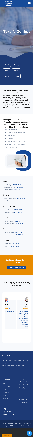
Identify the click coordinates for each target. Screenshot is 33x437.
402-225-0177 (20, 187)
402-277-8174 (18, 221)
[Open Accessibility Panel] (29, 433)
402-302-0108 (18, 212)
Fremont (5, 398)
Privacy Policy (23, 402)
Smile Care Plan (24, 385)
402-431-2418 (17, 232)
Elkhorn (5, 389)
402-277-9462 (15, 246)
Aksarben (6, 392)
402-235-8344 (18, 224)
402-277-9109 (17, 244)
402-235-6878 (21, 198)
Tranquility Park (7, 386)
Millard (5, 383)
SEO (11, 426)
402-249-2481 (17, 210)
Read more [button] (16, 326)
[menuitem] (28, 3)
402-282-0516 (16, 190)
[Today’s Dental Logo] (14, 3)
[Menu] (28, 3)
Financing (22, 388)
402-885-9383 (19, 201)
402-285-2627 (17, 185)
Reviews (21, 394)
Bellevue (5, 395)
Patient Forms (23, 391)
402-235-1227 (19, 235)
